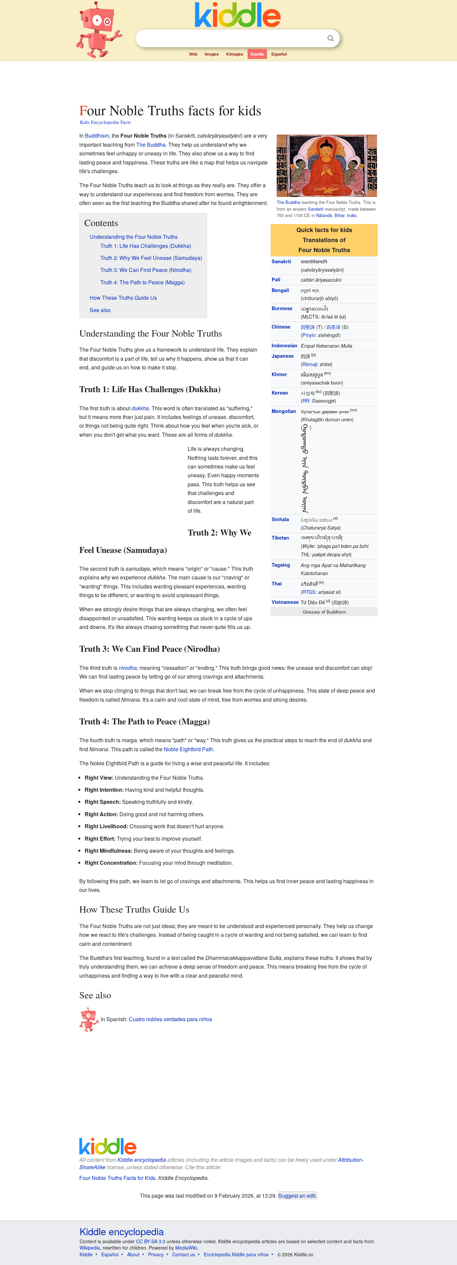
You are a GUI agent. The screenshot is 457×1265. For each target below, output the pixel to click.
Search (331, 38)
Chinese (281, 326)
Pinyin (308, 334)
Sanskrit (315, 209)
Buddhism (97, 135)
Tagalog (281, 564)
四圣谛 (334, 326)
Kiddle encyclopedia (141, 1160)
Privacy (156, 1254)
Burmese (282, 308)
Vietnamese (285, 602)
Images (212, 54)
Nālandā (324, 215)
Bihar (339, 215)
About (133, 1254)
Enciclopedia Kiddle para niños (236, 1254)
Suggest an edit (296, 1195)
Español (279, 54)
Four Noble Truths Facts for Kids (117, 1178)
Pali (276, 279)
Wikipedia (90, 1247)
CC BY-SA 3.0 (150, 1241)
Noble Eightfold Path (188, 749)
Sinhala (280, 519)
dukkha (140, 408)
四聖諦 (308, 326)
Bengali (280, 290)
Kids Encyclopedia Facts (105, 122)
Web (193, 54)
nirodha (128, 668)
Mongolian (284, 411)
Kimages (234, 54)
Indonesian (284, 345)
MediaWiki (186, 1247)
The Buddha (288, 202)
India (351, 215)
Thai (277, 583)
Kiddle (86, 1254)
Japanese (283, 355)
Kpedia (257, 54)
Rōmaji (309, 363)
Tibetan (280, 537)
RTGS (308, 591)
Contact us (183, 1254)
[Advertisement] (228, 80)
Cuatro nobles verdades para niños (170, 1019)
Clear (317, 38)
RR (305, 400)
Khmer (279, 374)
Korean (280, 392)
